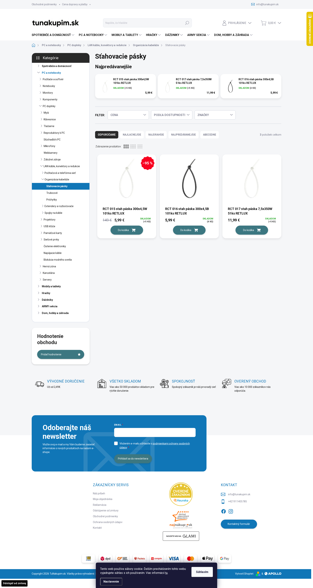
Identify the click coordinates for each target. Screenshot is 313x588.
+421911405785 (237, 501)
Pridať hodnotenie (51, 354)
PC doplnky (49, 106)
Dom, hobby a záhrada (55, 313)
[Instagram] (230, 510)
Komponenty (50, 99)
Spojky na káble (53, 212)
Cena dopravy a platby (74, 4)
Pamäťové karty (53, 233)
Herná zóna (49, 266)
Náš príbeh (99, 493)
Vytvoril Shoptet (244, 573)
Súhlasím (202, 572)
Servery (47, 279)
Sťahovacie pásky (56, 186)
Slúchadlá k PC (52, 139)
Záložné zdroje (52, 159)
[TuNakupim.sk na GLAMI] (181, 536)
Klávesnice (50, 119)
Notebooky (49, 86)
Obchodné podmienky (44, 4)
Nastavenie (111, 581)
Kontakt (97, 527)
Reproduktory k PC (54, 132)
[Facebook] (223, 510)
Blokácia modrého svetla (58, 259)
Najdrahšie (156, 134)
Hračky (46, 293)
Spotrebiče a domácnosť (56, 66)
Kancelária (49, 272)
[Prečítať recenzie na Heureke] (181, 494)
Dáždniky (47, 299)
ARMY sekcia (49, 306)
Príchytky (51, 199)
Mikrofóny (49, 146)
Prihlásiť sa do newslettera (133, 458)
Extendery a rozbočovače (59, 206)
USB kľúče (49, 226)
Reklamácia (99, 504)
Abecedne (209, 134)
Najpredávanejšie (183, 134)
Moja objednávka (102, 499)
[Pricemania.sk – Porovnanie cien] (181, 519)
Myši (46, 112)
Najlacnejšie (132, 134)
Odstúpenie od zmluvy (105, 510)
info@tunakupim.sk (239, 494)
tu (166, 573)
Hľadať (187, 22)
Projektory (49, 219)
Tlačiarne (49, 126)
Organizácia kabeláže (57, 179)
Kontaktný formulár (239, 523)
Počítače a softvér (53, 79)
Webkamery (50, 152)
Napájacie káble (53, 253)
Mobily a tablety (51, 286)
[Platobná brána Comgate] (156, 558)
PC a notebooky (51, 72)
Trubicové (52, 192)
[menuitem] (53, 35)
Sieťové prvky (51, 239)
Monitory (48, 92)
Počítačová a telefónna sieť (60, 173)
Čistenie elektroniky (55, 246)
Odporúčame (107, 134)
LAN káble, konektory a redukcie (62, 166)
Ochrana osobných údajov (107, 522)
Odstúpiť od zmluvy (14, 583)
